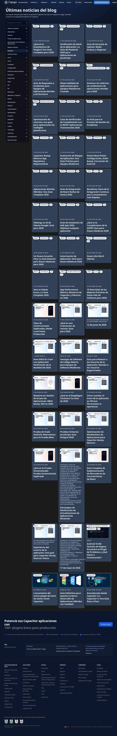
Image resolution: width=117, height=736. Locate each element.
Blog (42, 688)
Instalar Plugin (105, 624)
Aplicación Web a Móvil (29, 679)
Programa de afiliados (66, 693)
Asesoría (62, 690)
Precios (69, 2)
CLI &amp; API (8, 707)
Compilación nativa (9, 695)
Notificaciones (8, 688)
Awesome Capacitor (28, 686)
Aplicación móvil (9, 698)
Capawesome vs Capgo (85, 680)
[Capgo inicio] (11, 2)
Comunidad (44, 668)
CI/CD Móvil (26, 683)
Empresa (53, 2)
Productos (33, 2)
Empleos (62, 677)
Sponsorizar (44, 697)
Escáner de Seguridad (29, 705)
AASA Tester (26, 694)
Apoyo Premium (45, 674)
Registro (25, 668)
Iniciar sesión (88, 2)
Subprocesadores (102, 700)
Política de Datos (101, 692)
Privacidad (100, 668)
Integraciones (8, 704)
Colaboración (63, 680)
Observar (7, 691)
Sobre (61, 668)
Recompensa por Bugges (104, 689)
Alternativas (81, 668)
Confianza (63, 684)
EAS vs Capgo (82, 677)
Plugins (6, 701)
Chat (42, 694)
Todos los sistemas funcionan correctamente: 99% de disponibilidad (25, 717)
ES (66, 727)
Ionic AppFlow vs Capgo (85, 671)
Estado (43, 691)
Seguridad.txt (101, 686)
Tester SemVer (27, 697)
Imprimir (62, 674)
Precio (43, 671)
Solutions (44, 2)
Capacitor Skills (27, 708)
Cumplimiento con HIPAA (67, 687)
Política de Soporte (102, 671)
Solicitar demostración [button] (101, 2)
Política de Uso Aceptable (104, 679)
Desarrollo (7, 675)
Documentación (23, 2)
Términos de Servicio (103, 683)
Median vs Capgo (83, 674)
